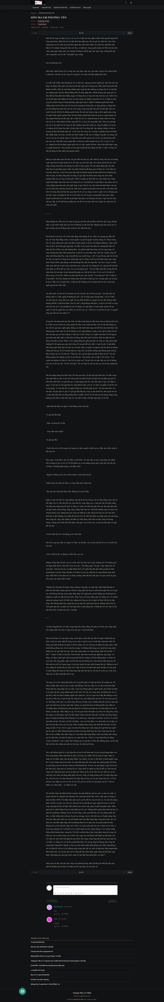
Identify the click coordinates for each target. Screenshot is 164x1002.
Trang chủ (34, 13)
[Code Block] (73, 893)
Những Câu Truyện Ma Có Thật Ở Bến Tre (45, 984)
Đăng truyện (87, 7)
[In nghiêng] (57, 893)
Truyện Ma (35, 7)
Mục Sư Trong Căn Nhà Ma (40, 975)
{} (79, 893)
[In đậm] (55, 893)
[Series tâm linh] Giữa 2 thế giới (42, 947)
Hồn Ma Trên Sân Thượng (40, 979)
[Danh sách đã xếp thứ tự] (65, 893)
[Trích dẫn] (71, 893)
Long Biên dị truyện (38, 970)
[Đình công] (63, 893)
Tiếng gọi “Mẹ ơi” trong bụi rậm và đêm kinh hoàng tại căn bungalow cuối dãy (58, 961)
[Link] (76, 893)
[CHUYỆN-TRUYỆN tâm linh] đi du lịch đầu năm (48, 965)
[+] (81, 893)
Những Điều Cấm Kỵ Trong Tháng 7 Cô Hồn (46, 956)
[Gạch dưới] (60, 893)
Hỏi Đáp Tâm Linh (75, 7)
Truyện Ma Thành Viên (60, 7)
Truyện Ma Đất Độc (38, 942)
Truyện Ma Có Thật (43, 21)
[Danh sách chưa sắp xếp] (68, 893)
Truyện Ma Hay (46, 7)
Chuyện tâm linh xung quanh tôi (42, 951)
